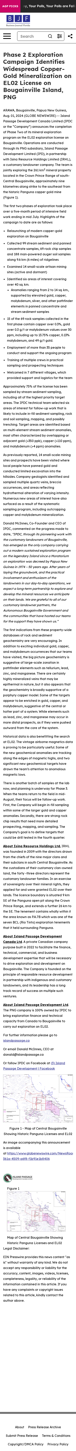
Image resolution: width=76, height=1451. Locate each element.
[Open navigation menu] (7, 36)
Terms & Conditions (56, 1436)
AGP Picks (10, 6)
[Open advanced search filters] (59, 36)
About (19, 1427)
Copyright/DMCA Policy (25, 1444)
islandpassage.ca (16, 1040)
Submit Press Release (22, 1436)
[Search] (50, 36)
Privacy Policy (57, 1444)
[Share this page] (70, 36)
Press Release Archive (44, 1427)
